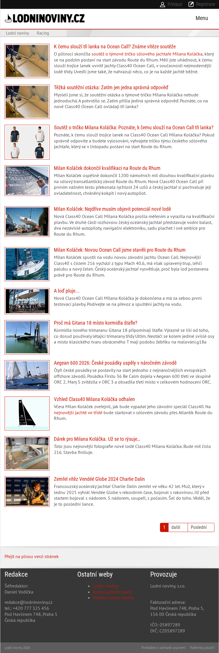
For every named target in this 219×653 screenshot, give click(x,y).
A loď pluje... (109, 301)
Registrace (205, 4)
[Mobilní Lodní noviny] (45, 18)
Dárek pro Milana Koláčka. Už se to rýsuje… (109, 453)
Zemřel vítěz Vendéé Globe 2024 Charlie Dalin (109, 493)
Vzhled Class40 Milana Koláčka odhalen (109, 413)
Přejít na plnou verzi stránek (32, 556)
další (175, 527)
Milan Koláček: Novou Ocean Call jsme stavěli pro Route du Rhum (109, 264)
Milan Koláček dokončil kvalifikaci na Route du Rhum (109, 183)
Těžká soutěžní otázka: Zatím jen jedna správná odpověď (109, 102)
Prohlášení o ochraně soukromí (163, 648)
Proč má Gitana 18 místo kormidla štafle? (109, 337)
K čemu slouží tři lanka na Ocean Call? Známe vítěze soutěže (109, 61)
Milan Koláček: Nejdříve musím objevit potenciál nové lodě (109, 223)
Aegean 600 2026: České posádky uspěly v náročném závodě (109, 375)
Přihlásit (175, 4)
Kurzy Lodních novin (112, 592)
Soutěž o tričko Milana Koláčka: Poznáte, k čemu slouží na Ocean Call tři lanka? (109, 142)
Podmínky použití (202, 648)
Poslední (199, 527)
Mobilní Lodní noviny (113, 597)
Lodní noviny (105, 586)
